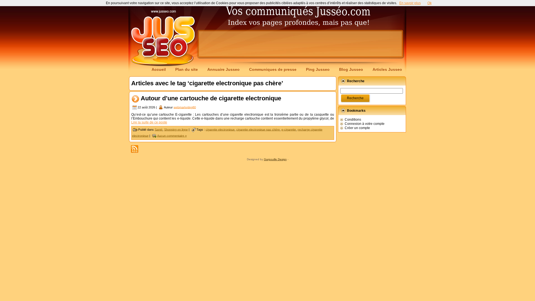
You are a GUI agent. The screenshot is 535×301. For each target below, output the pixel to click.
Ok (429, 3)
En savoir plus (410, 3)
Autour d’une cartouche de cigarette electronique (211, 98)
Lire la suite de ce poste (149, 122)
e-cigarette (288, 129)
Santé (158, 129)
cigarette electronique (220, 129)
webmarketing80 (185, 107)
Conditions (353, 120)
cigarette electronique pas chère (258, 129)
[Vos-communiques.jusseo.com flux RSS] (134, 149)
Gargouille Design (275, 159)
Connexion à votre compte (365, 124)
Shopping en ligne (176, 129)
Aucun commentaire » (172, 135)
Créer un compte (357, 128)
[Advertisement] (300, 43)
